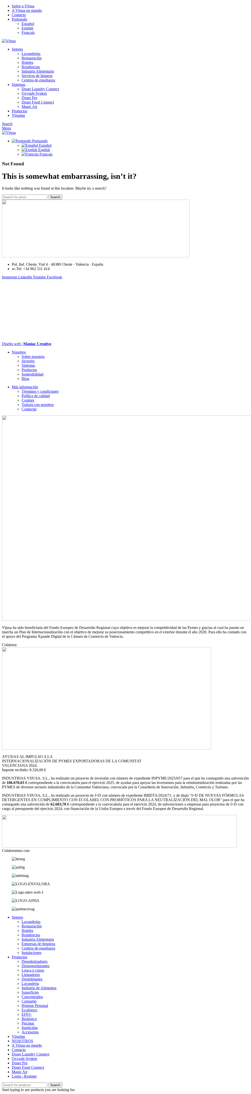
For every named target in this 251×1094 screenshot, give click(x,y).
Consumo (29, 1001)
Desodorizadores (35, 961)
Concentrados (32, 997)
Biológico (29, 1019)
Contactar (29, 409)
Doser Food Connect (38, 102)
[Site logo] (9, 41)
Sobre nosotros (33, 356)
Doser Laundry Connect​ (40, 89)
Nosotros (19, 352)
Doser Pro (29, 98)
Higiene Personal (35, 1005)
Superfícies (30, 992)
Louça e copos (33, 970)
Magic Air (29, 106)
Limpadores (31, 975)
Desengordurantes (36, 966)
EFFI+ (27, 1014)
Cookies (28, 400)
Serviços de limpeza (37, 76)
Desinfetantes (32, 979)
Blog (25, 379)
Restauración (32, 58)
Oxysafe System (34, 93)
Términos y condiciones (40, 391)
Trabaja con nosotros (38, 405)
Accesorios (30, 1032)
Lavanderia (30, 983)
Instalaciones (31, 953)
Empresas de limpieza (38, 944)
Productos (29, 370)
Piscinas (28, 1023)
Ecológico (29, 1010)
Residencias (31, 67)
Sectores (28, 361)
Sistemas (28, 365)
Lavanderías (31, 54)
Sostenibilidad (32, 374)
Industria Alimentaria (38, 71)
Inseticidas (30, 1028)
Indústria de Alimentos (39, 988)
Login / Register (24, 1076)
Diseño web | (26, 344)
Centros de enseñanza (38, 80)
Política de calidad (36, 396)
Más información (25, 387)
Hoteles (27, 62)
